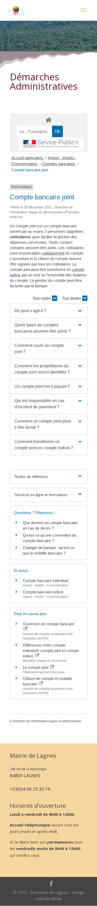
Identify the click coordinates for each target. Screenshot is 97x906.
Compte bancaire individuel (45, 580)
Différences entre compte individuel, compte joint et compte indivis (51, 650)
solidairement (53, 253)
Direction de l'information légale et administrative (47, 721)
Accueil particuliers (27, 158)
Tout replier (42, 298)
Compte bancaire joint (29, 170)
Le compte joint (36, 667)
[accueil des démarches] (49, 119)
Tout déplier (72, 298)
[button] (48, 311)
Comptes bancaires (59, 163)
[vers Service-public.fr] (51, 144)
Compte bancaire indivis (43, 592)
